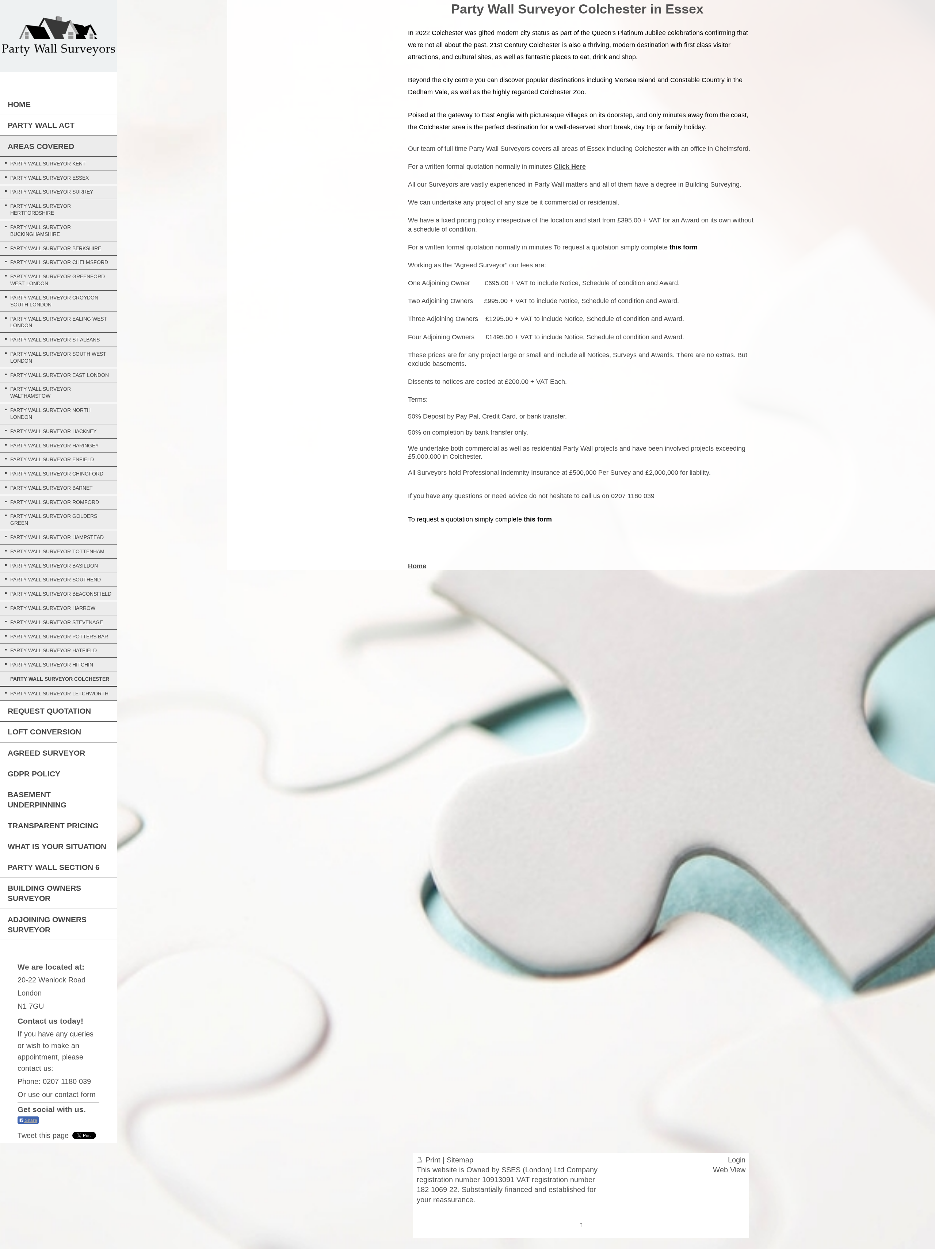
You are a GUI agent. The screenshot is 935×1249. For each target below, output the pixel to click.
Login (736, 1160)
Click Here (570, 166)
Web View (729, 1169)
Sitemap (460, 1160)
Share (30, 1120)
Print (433, 1160)
